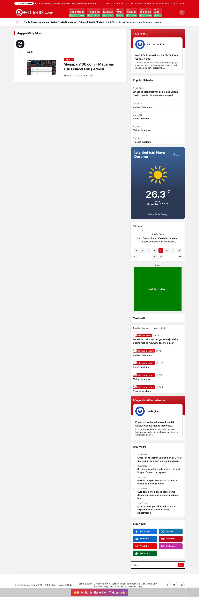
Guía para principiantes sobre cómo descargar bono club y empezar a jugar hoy (158, 491)
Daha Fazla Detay (158, 214)
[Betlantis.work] (34, 12)
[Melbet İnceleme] (158, 128)
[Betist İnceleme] (158, 117)
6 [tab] (167, 247)
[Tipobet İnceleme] (158, 139)
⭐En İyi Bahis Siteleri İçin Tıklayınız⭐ (99, 592)
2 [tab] (142, 247)
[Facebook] (167, 581)
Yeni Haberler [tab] (160, 324)
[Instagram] (181, 581)
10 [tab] (161, 253)
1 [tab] (136, 247)
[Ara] (182, 12)
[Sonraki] (180, 253)
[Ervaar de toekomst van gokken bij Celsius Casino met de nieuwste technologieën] (158, 91)
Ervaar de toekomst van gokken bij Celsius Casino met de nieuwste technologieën (154, 422)
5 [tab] (160, 247)
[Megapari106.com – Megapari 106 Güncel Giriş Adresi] (70, 59)
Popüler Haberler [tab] (141, 324)
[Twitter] (174, 581)
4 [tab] (154, 247)
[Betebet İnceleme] (158, 105)
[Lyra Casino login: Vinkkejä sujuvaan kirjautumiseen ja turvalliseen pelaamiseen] (158, 238)
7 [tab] (173, 247)
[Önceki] (135, 253)
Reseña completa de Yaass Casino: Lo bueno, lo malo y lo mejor (157, 479)
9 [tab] (154, 253)
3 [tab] (148, 247)
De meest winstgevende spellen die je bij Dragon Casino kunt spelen (158, 467)
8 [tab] (179, 247)
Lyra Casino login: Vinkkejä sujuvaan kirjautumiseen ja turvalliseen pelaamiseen (156, 506)
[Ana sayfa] (17, 22)
